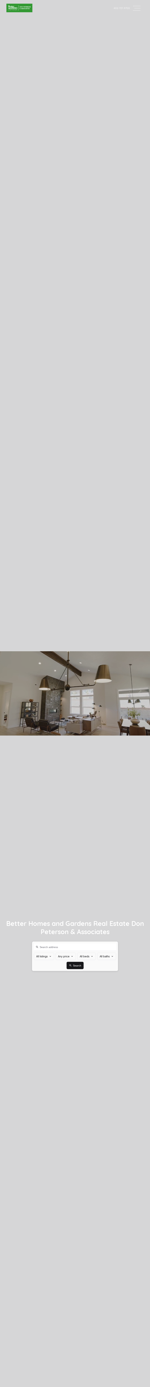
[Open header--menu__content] (137, 8)
